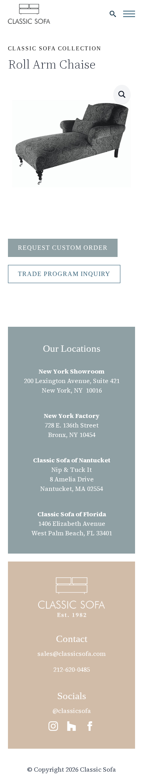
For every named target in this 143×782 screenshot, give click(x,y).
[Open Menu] (129, 14)
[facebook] (90, 726)
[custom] (71, 726)
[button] (122, 94)
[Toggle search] (112, 14)
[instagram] (53, 726)
